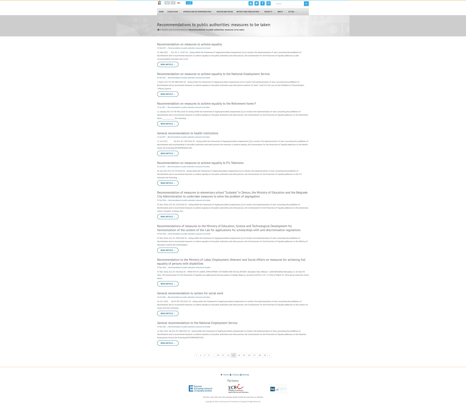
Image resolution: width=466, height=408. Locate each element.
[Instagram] (268, 3)
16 (249, 355)
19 (265, 355)
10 (218, 355)
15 (244, 355)
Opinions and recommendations (174, 29)
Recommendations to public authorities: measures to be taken (189, 48)
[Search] (306, 3)
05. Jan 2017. (161, 167)
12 (228, 355)
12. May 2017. (161, 48)
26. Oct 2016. (161, 297)
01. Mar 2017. (161, 78)
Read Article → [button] (168, 64)
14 (239, 355)
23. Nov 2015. (162, 327)
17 (254, 355)
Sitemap (245, 374)
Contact (235, 374)
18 (260, 355)
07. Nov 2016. (161, 200)
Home (225, 374)
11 (223, 355)
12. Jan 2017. (161, 107)
